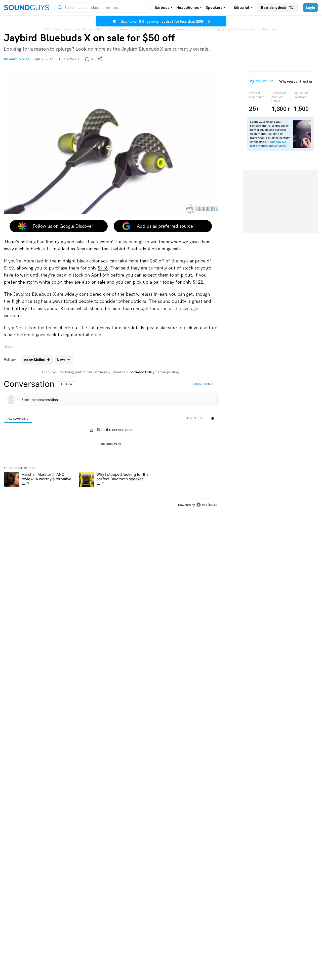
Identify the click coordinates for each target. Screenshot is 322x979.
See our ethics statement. (259, 29)
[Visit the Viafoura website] (207, 504)
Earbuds (163, 8)
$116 (103, 268)
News (8, 347)
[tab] (18, 418)
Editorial (243, 8)
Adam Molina (19, 59)
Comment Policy (141, 372)
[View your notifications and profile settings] (213, 418)
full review (99, 327)
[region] (111, 444)
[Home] (26, 7)
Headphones (189, 8)
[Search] (60, 7)
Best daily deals (273, 7)
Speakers (215, 8)
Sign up (209, 383)
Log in (196, 383)
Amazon (84, 249)
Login (310, 7)
